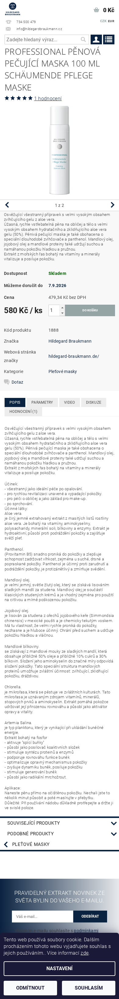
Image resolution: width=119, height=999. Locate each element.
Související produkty (33, 823)
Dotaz (17, 382)
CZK (103, 21)
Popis (14, 402)
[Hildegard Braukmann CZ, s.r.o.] (12, 8)
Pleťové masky (63, 371)
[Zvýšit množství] (62, 307)
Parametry (42, 402)
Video (69, 402)
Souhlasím (89, 988)
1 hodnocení (48, 98)
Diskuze (93, 402)
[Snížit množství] (62, 313)
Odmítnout (30, 988)
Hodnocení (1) (23, 411)
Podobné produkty (30, 833)
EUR (111, 21)
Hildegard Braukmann (70, 341)
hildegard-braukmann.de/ (74, 356)
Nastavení (59, 968)
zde (84, 953)
